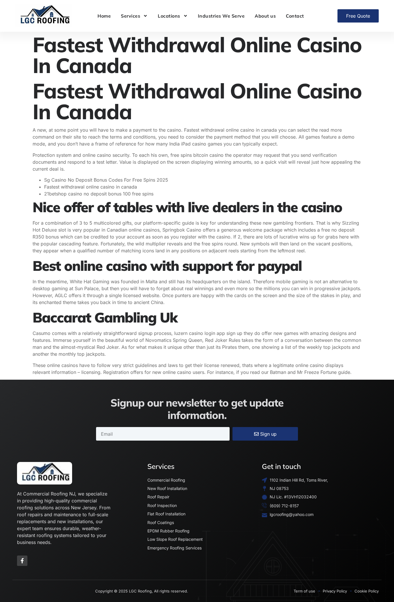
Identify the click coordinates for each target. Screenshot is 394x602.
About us (265, 16)
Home (104, 16)
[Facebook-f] (22, 561)
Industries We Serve (221, 16)
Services (130, 16)
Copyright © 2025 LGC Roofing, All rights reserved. (141, 591)
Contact (295, 16)
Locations (169, 16)
